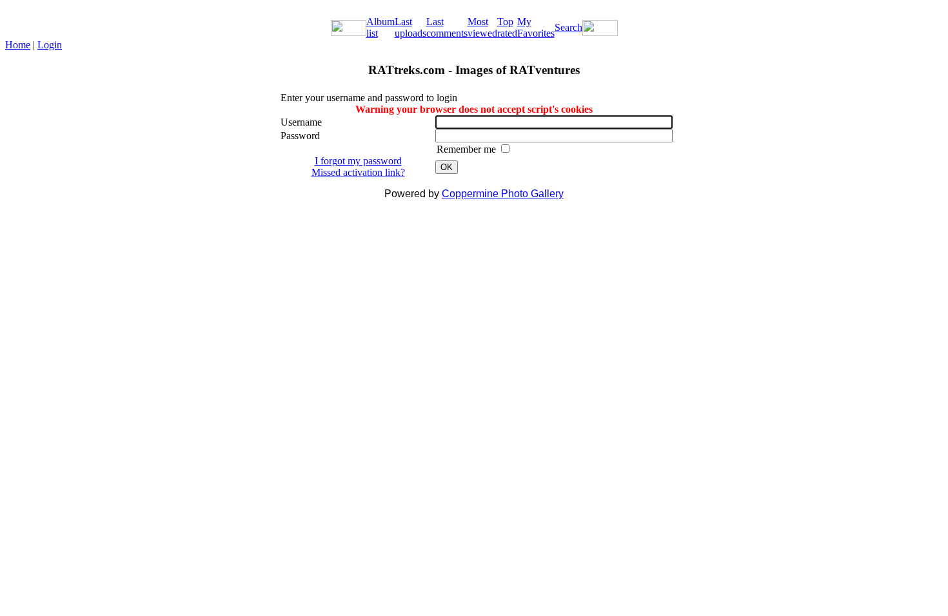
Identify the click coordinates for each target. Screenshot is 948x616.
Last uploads (410, 27)
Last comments (447, 27)
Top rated (507, 27)
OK (446, 167)
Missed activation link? (358, 172)
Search (568, 27)
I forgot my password (358, 160)
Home (17, 44)
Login (49, 44)
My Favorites (536, 27)
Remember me (468, 149)
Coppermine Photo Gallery (503, 193)
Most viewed (482, 27)
